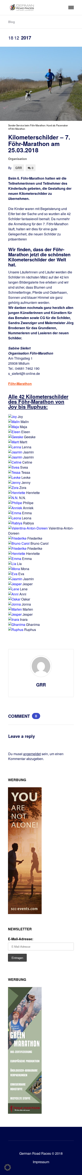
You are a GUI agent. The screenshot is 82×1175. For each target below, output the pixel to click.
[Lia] (12, 563)
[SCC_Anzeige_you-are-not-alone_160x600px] (25, 912)
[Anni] (13, 594)
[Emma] (14, 512)
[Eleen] (14, 431)
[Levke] (14, 477)
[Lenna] (14, 447)
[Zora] (13, 487)
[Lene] (13, 589)
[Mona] (14, 568)
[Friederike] (17, 538)
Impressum (41, 1161)
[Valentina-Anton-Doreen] (28, 528)
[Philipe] (15, 502)
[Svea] (13, 467)
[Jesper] (15, 583)
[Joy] (12, 416)
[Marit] (13, 441)
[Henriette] (16, 492)
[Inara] (13, 619)
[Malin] (14, 421)
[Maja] (13, 426)
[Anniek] (15, 507)
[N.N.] (13, 497)
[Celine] (14, 462)
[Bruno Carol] (19, 543)
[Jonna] (14, 604)
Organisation (17, 159)
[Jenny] (14, 482)
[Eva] (12, 573)
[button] (7, 1167)
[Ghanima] (16, 624)
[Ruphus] (15, 629)
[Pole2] (25, 1112)
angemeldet (32, 753)
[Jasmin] (15, 452)
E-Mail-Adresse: (20, 938)
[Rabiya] (15, 523)
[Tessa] (14, 472)
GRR (18, 168)
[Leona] (14, 518)
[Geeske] (15, 436)
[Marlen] (15, 609)
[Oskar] (14, 599)
